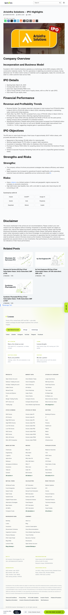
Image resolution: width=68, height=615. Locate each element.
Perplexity (42, 201)
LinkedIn (13, 334)
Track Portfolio (29, 535)
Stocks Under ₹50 (30, 428)
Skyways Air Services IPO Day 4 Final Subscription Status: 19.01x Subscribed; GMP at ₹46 (17, 271)
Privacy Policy (22, 597)
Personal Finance (50, 499)
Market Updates (49, 485)
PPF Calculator (30, 505)
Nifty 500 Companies (11, 440)
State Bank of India (50, 464)
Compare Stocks (30, 399)
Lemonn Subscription (31, 526)
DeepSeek (11, 205)
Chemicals (8, 449)
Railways (8, 461)
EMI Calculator (29, 493)
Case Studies (48, 508)
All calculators (30, 511)
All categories (49, 404)
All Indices (28, 387)
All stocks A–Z (49, 475)
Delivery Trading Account (12, 381)
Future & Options (49, 493)
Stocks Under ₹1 (30, 414)
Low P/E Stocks (10, 425)
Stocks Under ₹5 (30, 420)
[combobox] (46, 2)
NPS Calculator (30, 508)
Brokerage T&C (7, 305)
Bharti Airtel (48, 469)
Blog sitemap (9, 546)
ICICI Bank (48, 461)
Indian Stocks (9, 387)
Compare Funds (10, 511)
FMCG (47, 428)
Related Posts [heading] (11, 248)
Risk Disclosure (45, 600)
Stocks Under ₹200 (31, 434)
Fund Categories (10, 488)
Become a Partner (30, 538)
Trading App (9, 404)
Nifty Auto (28, 467)
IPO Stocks (9, 417)
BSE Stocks (9, 434)
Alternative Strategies (11, 502)
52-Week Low (49, 396)
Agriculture (9, 458)
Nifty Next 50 (29, 458)
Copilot (42, 205)
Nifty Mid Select (30, 461)
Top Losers (48, 390)
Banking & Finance (50, 414)
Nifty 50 (28, 449)
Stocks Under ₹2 (30, 417)
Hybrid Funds (9, 496)
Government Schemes (12, 529)
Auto (46, 420)
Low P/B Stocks (10, 428)
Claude (11, 196)
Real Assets (9, 505)
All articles (48, 511)
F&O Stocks (9, 414)
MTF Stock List (10, 401)
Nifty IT (28, 464)
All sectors (9, 475)
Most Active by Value (51, 401)
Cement (8, 472)
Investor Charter (45, 597)
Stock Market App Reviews (33, 404)
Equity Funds (9, 491)
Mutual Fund (48, 496)
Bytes (46, 505)
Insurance (8, 467)
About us (28, 520)
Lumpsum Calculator (31, 488)
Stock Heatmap (30, 390)
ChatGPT (26, 196)
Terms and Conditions (11, 597)
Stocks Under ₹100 (31, 431)
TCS (46, 452)
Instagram (20, 334)
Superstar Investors (11, 532)
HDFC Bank (48, 455)
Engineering (9, 452)
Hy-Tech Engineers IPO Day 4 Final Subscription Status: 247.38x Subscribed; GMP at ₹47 (48, 271)
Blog (27, 523)
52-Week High (49, 393)
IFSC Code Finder (10, 538)
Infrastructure (49, 440)
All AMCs (8, 508)
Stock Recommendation (32, 529)
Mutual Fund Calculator (32, 491)
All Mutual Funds (10, 485)
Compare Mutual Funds (32, 401)
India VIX (28, 469)
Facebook (40, 334)
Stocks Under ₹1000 (31, 440)
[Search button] (60, 2)
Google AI (42, 196)
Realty (47, 434)
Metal (46, 431)
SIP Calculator (29, 485)
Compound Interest (31, 499)
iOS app (25, 329)
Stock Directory (30, 384)
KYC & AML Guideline (33, 597)
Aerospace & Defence (11, 464)
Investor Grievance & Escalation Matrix (29, 600)
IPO (12, 275)
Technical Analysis (50, 502)
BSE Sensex (29, 472)
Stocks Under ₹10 (30, 423)
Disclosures (29, 540)
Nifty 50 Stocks (10, 437)
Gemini (11, 201)
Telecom (8, 469)
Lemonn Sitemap (30, 546)
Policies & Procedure (56, 597)
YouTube (27, 334)
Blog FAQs (8, 540)
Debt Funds (9, 493)
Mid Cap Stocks (49, 381)
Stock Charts (29, 396)
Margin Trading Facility (12, 399)
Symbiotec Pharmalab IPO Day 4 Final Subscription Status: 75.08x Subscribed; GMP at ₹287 (17, 299)
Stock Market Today (31, 379)
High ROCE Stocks (11, 423)
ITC (46, 467)
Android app (35, 329)
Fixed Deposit (29, 502)
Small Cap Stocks (50, 384)
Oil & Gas (47, 437)
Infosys (47, 458)
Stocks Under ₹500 (31, 437)
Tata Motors (48, 472)
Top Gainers (48, 387)
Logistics (8, 455)
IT (45, 417)
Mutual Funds (9, 390)
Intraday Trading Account (12, 384)
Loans (7, 523)
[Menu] (64, 2)
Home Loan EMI (30, 496)
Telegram (33, 334)
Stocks (47, 491)
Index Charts (29, 393)
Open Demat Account (13, 329)
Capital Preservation (11, 499)
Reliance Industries (50, 449)
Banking (8, 520)
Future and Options (11, 393)
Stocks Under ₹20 (30, 425)
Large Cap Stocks (50, 379)
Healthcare (48, 425)
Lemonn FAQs (9, 543)
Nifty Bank (28, 452)
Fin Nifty (28, 455)
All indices (28, 475)
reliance (13, 182)
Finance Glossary (10, 535)
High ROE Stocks (10, 420)
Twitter (8, 334)
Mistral (27, 205)
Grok (26, 201)
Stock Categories (30, 381)
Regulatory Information (11, 600)
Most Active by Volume (51, 399)
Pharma (47, 423)
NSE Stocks (9, 431)
